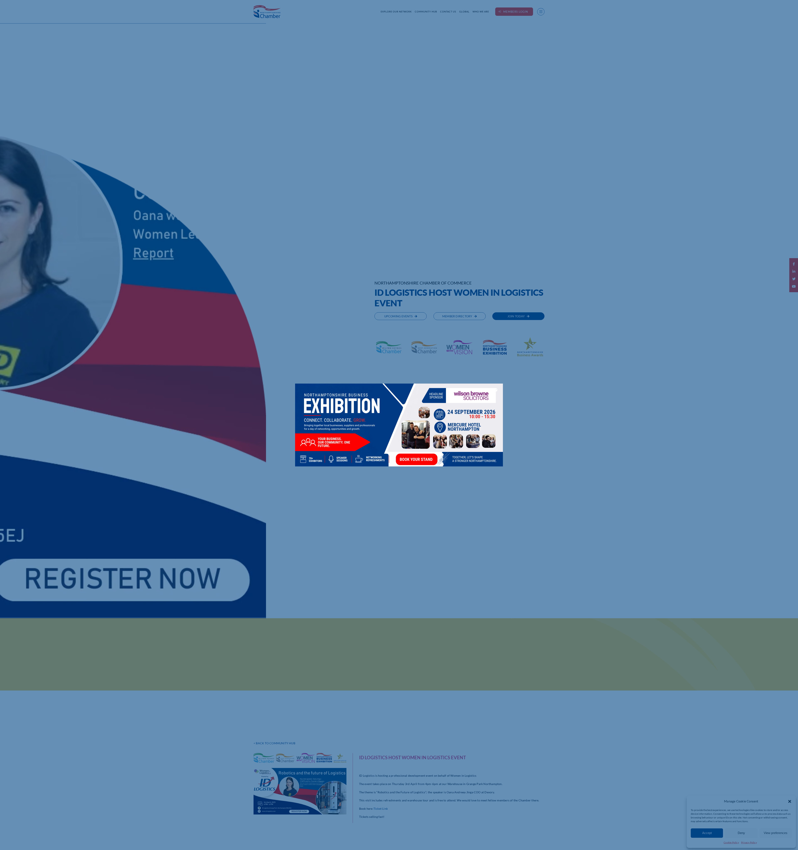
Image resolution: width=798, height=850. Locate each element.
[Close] (496, 390)
